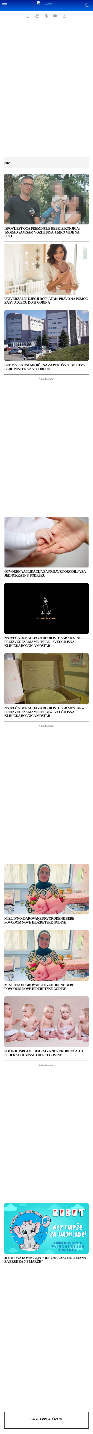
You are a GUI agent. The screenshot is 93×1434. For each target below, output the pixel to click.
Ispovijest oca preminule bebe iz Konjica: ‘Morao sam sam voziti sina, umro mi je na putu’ (42, 232)
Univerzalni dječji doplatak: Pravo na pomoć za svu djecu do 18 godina (46, 300)
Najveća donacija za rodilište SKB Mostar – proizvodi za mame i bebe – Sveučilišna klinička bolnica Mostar (44, 641)
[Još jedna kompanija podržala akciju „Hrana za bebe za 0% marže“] (46, 1228)
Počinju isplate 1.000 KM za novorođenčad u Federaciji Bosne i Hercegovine (43, 1053)
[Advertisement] (46, 91)
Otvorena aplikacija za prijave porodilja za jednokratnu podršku (45, 573)
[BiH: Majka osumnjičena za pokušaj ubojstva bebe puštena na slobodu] (46, 335)
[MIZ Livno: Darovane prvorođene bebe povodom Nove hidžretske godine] (46, 889)
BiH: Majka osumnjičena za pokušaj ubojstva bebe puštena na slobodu (44, 367)
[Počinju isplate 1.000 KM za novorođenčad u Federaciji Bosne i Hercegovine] (46, 1021)
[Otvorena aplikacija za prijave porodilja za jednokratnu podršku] (46, 542)
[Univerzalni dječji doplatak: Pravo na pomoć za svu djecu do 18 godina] (46, 269)
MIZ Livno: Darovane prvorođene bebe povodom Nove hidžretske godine (39, 920)
